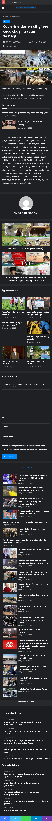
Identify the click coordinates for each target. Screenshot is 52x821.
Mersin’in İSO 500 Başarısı (10, 362)
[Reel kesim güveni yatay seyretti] (38, 327)
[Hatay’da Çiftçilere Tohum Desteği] (9, 124)
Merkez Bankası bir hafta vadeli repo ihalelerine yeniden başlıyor (33, 562)
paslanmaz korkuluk (26, 701)
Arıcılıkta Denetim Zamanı (35, 362)
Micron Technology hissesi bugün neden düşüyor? (25, 112)
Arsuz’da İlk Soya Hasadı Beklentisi (13, 313)
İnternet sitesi (7, 436)
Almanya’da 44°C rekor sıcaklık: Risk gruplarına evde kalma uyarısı (33, 620)
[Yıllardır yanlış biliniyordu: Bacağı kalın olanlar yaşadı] (10, 514)
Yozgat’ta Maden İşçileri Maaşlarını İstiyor (38, 313)
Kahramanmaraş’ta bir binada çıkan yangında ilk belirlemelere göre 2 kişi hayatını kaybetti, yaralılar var (33, 645)
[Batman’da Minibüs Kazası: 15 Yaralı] (10, 610)
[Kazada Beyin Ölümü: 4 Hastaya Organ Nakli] (10, 587)
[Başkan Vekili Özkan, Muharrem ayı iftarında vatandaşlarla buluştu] (10, 575)
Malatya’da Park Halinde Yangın (33, 689)
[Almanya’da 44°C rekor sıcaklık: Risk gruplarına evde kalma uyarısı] (10, 621)
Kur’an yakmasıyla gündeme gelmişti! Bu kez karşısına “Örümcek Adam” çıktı (31, 501)
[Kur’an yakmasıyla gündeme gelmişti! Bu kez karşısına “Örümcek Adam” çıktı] (10, 502)
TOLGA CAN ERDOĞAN (14, 42)
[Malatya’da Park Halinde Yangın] (10, 692)
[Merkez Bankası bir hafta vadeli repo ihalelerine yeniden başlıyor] (10, 564)
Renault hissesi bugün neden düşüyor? (12, 323)
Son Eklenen (26, 467)
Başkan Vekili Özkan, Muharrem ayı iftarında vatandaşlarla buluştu (32, 574)
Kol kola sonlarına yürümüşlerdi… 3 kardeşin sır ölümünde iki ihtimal (33, 478)
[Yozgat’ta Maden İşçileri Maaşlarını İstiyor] (38, 303)
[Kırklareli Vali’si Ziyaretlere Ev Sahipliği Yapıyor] (10, 659)
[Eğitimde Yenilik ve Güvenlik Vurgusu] (10, 633)
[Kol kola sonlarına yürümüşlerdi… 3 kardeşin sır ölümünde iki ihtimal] (10, 479)
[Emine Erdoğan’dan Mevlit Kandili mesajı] (10, 553)
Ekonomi (16, 17)
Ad (4, 417)
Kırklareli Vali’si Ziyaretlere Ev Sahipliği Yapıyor (31, 656)
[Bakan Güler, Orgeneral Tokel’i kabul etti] (10, 532)
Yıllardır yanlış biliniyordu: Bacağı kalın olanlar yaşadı (33, 512)
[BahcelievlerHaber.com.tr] (26, 7)
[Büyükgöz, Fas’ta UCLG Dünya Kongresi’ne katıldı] (10, 670)
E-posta (6, 427)
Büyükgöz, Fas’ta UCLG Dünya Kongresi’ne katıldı (32, 668)
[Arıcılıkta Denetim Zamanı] (38, 352)
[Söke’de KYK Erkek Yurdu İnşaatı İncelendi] (10, 681)
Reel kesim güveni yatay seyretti (38, 337)
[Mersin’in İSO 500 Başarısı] (13, 352)
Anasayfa (8, 17)
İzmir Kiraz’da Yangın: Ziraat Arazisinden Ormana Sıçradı (31, 489)
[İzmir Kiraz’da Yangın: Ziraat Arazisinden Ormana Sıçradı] (10, 491)
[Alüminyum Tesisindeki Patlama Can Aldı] (10, 598)
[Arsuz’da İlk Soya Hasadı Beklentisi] (13, 303)
